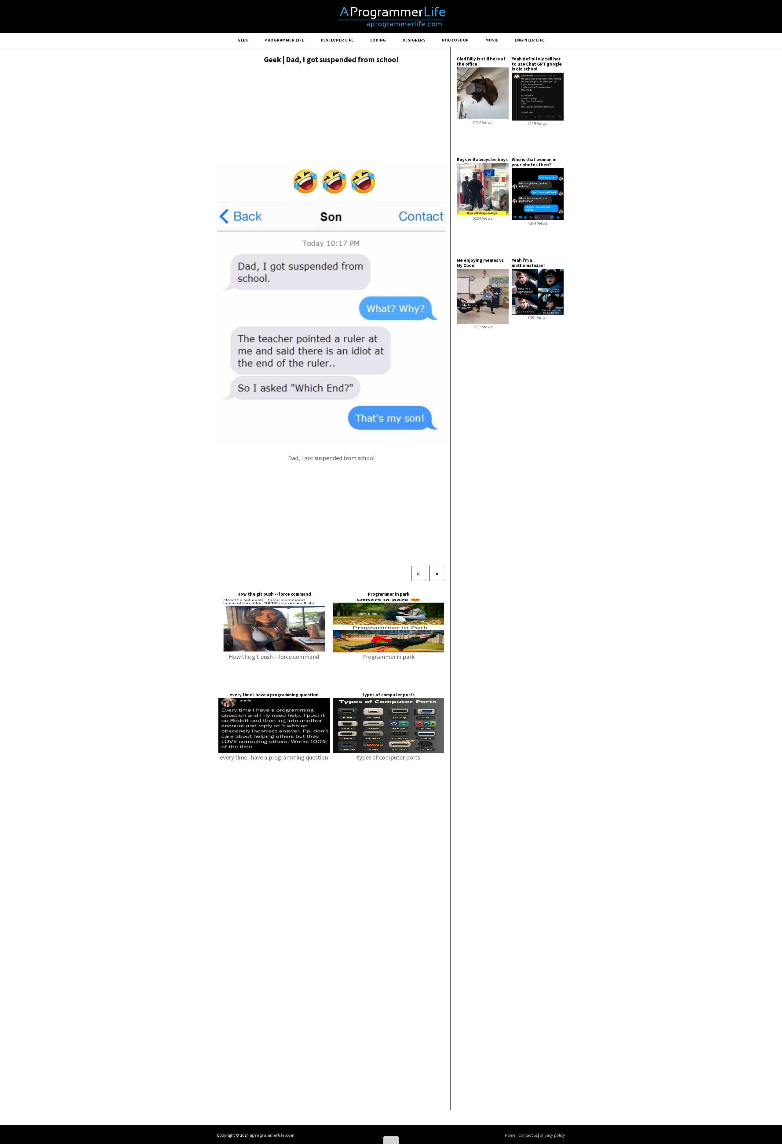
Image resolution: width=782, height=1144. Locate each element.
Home (511, 1135)
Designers (414, 40)
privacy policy (552, 1135)
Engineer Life (530, 40)
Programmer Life (284, 40)
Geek (242, 40)
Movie (492, 40)
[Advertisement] (331, 114)
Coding (378, 40)
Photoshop (455, 40)
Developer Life (337, 40)
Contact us (528, 1135)
